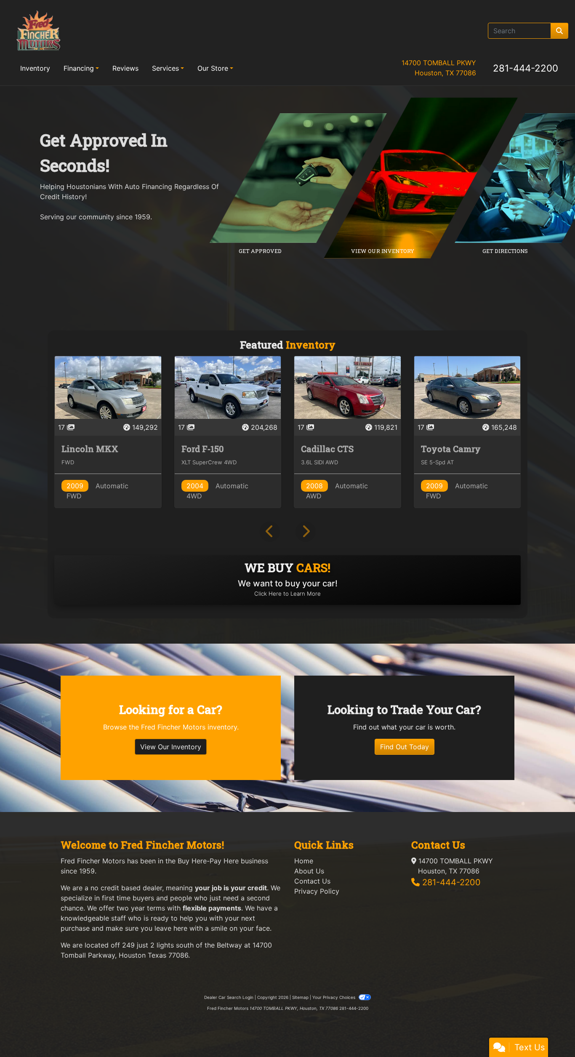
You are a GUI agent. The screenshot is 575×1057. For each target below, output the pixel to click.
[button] (270, 532)
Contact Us (312, 881)
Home (303, 861)
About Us (309, 871)
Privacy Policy (316, 891)
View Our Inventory (170, 747)
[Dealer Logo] (38, 30)
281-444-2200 (525, 68)
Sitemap (300, 997)
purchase (75, 928)
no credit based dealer (126, 888)
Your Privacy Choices (334, 997)
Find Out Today (404, 747)
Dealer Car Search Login (228, 997)
